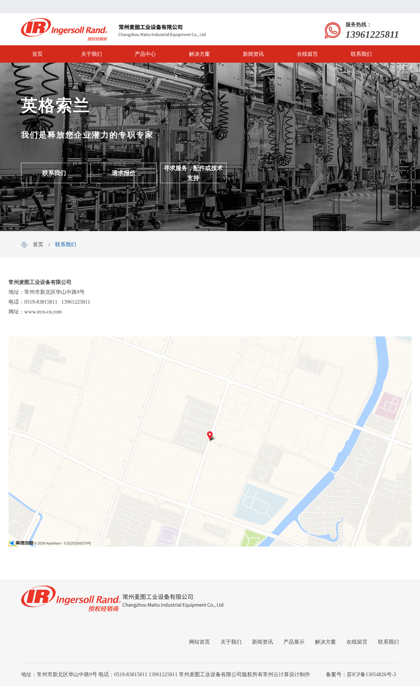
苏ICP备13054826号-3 (371, 674)
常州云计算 (276, 674)
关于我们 (91, 54)
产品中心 (145, 54)
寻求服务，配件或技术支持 (193, 173)
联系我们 (361, 54)
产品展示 (294, 642)
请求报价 (124, 173)
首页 (37, 54)
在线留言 (307, 54)
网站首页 (199, 642)
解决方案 (199, 54)
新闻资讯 (253, 54)
